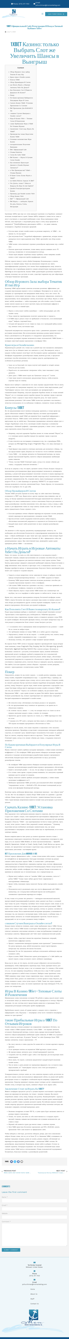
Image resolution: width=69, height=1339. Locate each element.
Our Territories (55, 14)
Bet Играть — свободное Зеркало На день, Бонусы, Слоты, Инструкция (21, 204)
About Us (33, 1294)
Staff (32, 1299)
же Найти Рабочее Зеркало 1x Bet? (22, 181)
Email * (4, 1205)
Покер (12, 95)
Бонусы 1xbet (15, 80)
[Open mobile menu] (42, 14)
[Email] (21, 1161)
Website (4, 1213)
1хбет (44, 341)
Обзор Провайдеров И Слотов (20, 82)
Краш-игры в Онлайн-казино (20, 77)
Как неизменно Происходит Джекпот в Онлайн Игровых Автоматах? (19, 165)
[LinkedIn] (18, 1161)
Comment (6, 1221)
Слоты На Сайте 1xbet (17, 155)
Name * (5, 1197)
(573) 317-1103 (34, 1276)
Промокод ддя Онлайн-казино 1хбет (22, 193)
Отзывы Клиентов (16, 152)
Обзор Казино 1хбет (17, 196)
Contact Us (34, 1304)
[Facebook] (11, 1161)
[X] (15, 1161)
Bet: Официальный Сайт (18, 149)
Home (32, 1289)
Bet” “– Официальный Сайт (19, 199)
